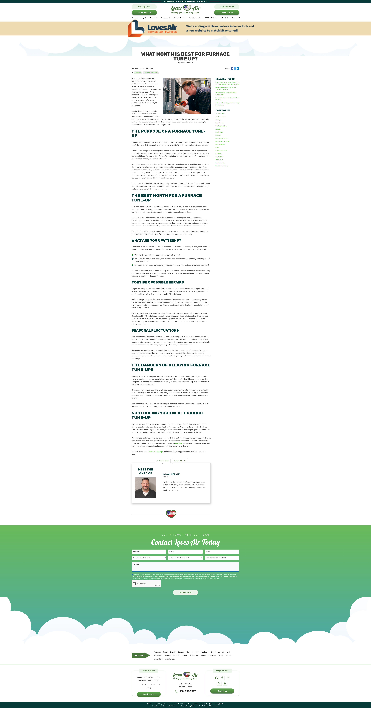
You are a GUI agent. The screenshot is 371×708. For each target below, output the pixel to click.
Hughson (204, 652)
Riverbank (194, 655)
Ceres (165, 652)
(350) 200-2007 (205, 578)
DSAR (222, 704)
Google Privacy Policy (188, 706)
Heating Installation (221, 138)
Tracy (220, 655)
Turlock (228, 655)
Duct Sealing (219, 123)
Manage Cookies (203, 704)
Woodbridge (170, 659)
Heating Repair (220, 144)
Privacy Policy (216, 578)
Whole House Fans (221, 166)
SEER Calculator (211, 18)
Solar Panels (219, 157)
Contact (235, 18)
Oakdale (176, 655)
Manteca (157, 655)
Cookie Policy (214, 704)
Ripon (185, 655)
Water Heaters (220, 163)
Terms (195, 704)
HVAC (217, 147)
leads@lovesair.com (189, 578)
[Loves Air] (185, 9)
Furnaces (138, 73)
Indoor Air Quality (221, 150)
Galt (188, 652)
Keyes (213, 652)
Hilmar (195, 652)
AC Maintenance (220, 117)
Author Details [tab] (163, 461)
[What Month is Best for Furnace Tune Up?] (187, 96)
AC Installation (220, 114)
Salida (203, 655)
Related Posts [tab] (180, 461)
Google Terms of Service (207, 706)
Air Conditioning (138, 18)
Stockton (212, 655)
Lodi (228, 652)
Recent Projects (195, 18)
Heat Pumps (219, 132)
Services (164, 18)
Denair (173, 652)
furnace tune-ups (156, 451)
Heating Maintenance (150, 73)
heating (178, 443)
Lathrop (221, 652)
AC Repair (218, 120)
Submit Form (185, 592)
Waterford (158, 659)
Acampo (157, 652)
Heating (152, 18)
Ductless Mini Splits (221, 126)
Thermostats (219, 160)
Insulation (218, 153)
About (223, 18)
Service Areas (179, 18)
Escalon (181, 652)
